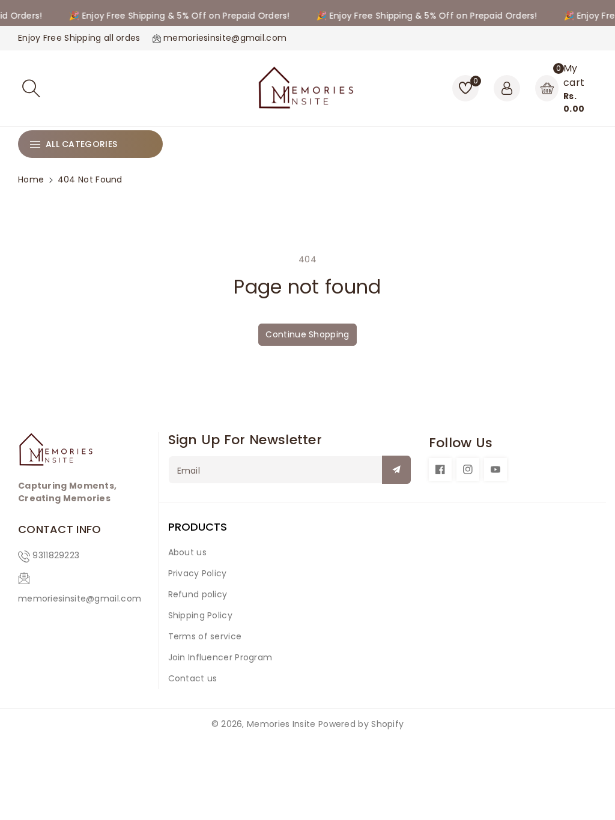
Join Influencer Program (220, 657)
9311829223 (55, 555)
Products (197, 527)
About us (187, 552)
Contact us (192, 678)
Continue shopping (307, 334)
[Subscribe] (396, 470)
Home (31, 179)
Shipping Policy (200, 615)
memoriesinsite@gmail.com (79, 598)
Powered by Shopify (361, 724)
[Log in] (507, 88)
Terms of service (205, 636)
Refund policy (198, 594)
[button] (31, 88)
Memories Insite (281, 724)
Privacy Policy (197, 573)
